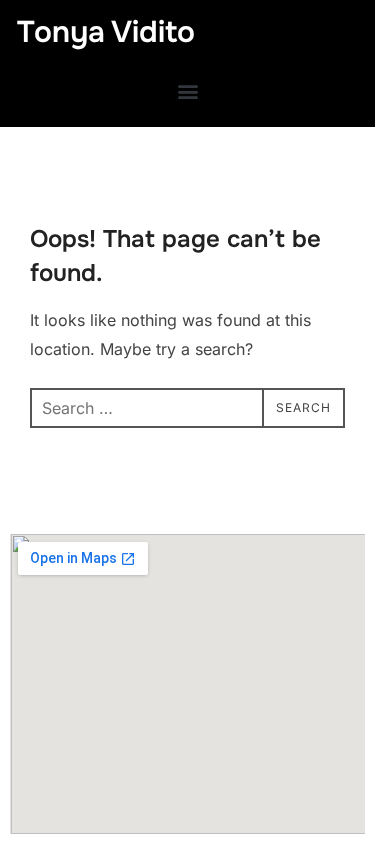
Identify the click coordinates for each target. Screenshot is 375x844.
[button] (187, 90)
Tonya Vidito (106, 32)
